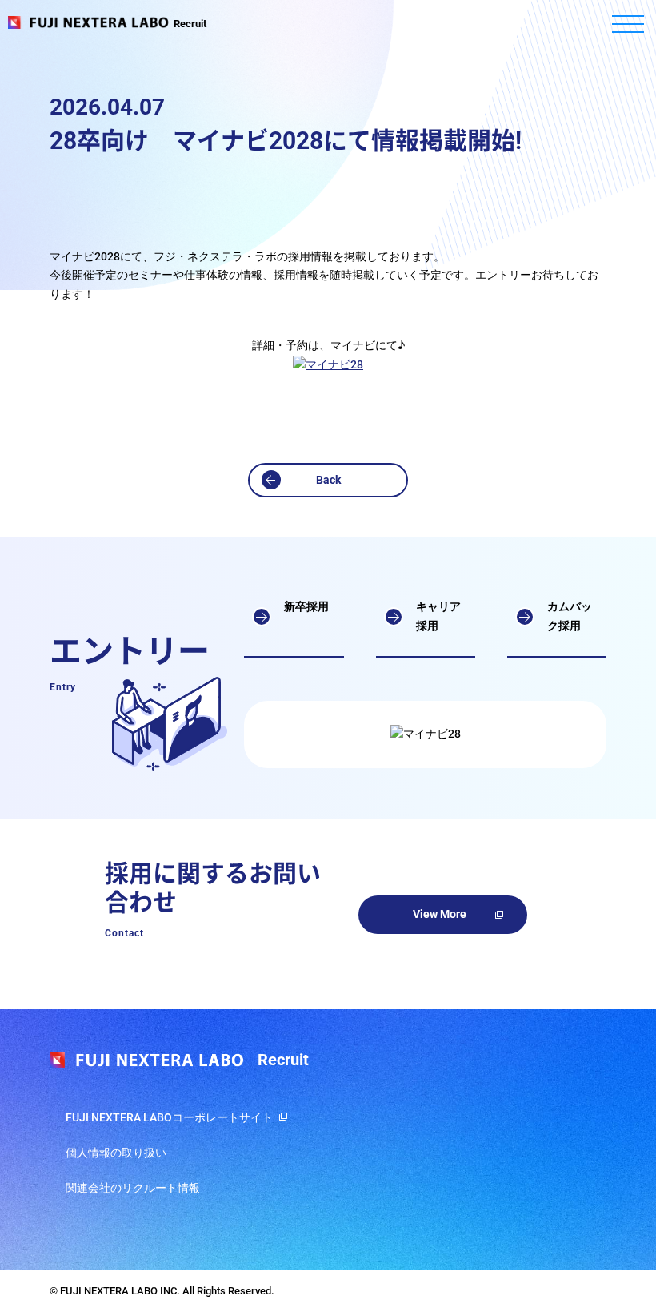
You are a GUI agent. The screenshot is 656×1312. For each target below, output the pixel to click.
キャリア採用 (438, 616)
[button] (328, 480)
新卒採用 (306, 606)
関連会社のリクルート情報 (133, 1187)
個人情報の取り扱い (116, 1152)
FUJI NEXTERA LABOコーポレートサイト (169, 1117)
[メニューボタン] (628, 24)
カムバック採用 (569, 616)
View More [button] (439, 914)
